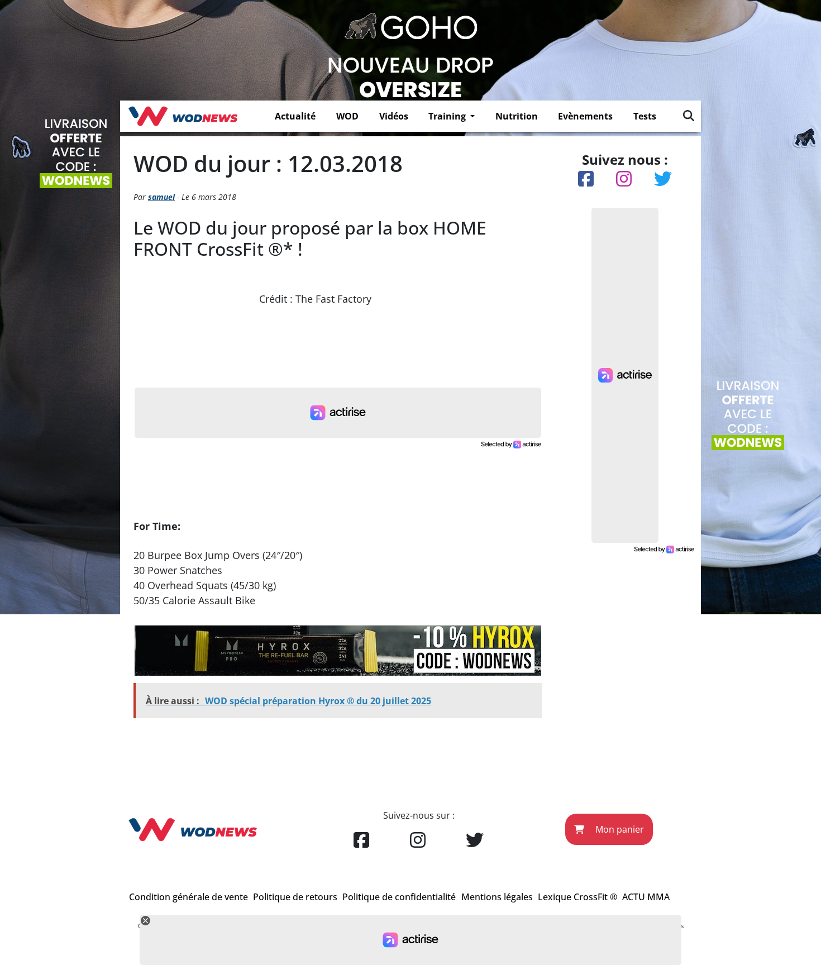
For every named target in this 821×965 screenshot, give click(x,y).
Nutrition (516, 116)
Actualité (295, 116)
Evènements (585, 116)
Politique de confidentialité (399, 897)
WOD (347, 116)
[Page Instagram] (418, 840)
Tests (644, 116)
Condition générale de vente (188, 897)
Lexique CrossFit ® (577, 897)
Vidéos (393, 116)
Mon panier (618, 829)
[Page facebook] (361, 840)
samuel (161, 197)
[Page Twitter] (475, 840)
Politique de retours (295, 897)
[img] (688, 115)
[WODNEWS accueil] (183, 116)
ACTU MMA (646, 897)
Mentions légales (497, 897)
